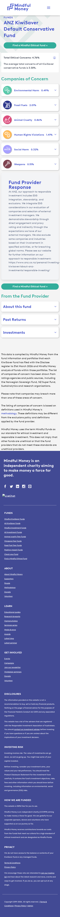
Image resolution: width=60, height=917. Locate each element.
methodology (9, 413)
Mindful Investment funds (15, 528)
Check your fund (11, 554)
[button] (49, 8)
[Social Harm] (7, 149)
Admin (30, 906)
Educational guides (12, 612)
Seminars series (10, 625)
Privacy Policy (10, 867)
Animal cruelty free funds (15, 537)
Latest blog (9, 638)
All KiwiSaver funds (12, 523)
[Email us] (30, 487)
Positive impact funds (13, 550)
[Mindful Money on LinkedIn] (18, 487)
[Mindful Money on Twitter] (12, 487)
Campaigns (9, 663)
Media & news (10, 630)
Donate (7, 592)
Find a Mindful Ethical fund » (30, 45)
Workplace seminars (12, 672)
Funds (8, 17)
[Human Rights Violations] (7, 134)
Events (7, 659)
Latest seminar (10, 643)
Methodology (10, 587)
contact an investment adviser (27, 729)
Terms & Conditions (12, 863)
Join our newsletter (12, 667)
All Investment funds (13, 532)
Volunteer (8, 596)
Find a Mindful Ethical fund (15, 559)
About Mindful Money (13, 574)
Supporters (8, 579)
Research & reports (12, 616)
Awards (7, 634)
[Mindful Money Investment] (19, 8)
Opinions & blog (11, 621)
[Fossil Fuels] (7, 105)
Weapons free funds (13, 541)
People (7, 583)
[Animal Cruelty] (7, 119)
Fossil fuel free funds (13, 545)
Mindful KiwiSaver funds (14, 519)
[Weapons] (7, 164)
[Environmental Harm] (7, 90)
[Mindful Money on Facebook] (5, 487)
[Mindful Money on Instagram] (24, 487)
